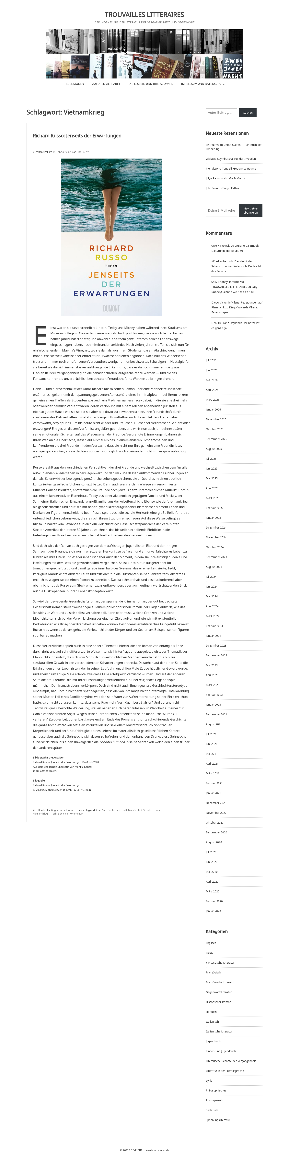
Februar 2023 (214, 695)
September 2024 (216, 557)
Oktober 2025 (215, 429)
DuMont (87, 762)
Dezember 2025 (216, 419)
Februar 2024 (214, 626)
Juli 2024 (211, 576)
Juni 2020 (211, 862)
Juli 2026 (211, 360)
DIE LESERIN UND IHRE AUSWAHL (151, 84)
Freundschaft (119, 810)
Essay (209, 953)
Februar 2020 (214, 901)
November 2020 (216, 813)
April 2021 (212, 763)
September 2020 (216, 832)
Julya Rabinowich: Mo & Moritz (225, 178)
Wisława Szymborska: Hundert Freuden (231, 159)
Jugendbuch (213, 1041)
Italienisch (212, 1021)
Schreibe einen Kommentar (68, 813)
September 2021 (216, 714)
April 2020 (212, 881)
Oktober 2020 (215, 822)
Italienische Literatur (219, 1031)
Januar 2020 (213, 911)
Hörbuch (211, 1012)
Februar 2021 (214, 783)
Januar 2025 (213, 517)
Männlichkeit (135, 810)
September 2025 (216, 439)
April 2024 (212, 606)
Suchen (248, 112)
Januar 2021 (213, 793)
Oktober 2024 (215, 547)
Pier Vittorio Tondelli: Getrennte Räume (231, 168)
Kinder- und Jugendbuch (221, 1051)
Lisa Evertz (83, 152)
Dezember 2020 (216, 803)
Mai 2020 (212, 872)
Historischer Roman (218, 1002)
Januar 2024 (213, 636)
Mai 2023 (212, 665)
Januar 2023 (213, 704)
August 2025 (214, 449)
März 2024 (212, 616)
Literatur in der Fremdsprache (225, 1071)
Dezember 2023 (216, 645)
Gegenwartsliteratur (62, 810)
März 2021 (212, 773)
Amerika (106, 810)
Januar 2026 (213, 409)
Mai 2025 (212, 478)
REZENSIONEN (74, 84)
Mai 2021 (212, 754)
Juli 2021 (211, 734)
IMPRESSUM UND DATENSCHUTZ (203, 84)
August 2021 (214, 724)
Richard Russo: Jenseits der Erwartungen (77, 135)
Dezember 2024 (216, 527)
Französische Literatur (220, 982)
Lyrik (209, 1080)
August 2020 (214, 842)
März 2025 (212, 498)
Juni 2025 (211, 468)
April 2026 (212, 390)
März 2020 (212, 891)
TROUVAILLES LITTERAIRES (144, 14)
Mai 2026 (212, 380)
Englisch (211, 943)
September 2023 (216, 655)
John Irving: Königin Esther (222, 188)
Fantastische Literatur (220, 962)
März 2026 (212, 399)
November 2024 (216, 537)
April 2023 (212, 675)
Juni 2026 (211, 370)
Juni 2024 (211, 586)
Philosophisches (216, 1090)
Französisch (213, 972)
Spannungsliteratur (218, 1120)
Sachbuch (212, 1110)
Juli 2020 (211, 852)
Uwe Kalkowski (220, 245)
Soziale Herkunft (152, 810)
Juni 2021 (211, 744)
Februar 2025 (214, 508)
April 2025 (212, 488)
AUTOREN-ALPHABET (106, 84)
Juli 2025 (211, 458)
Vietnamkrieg (40, 813)
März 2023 (212, 685)
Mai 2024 (212, 596)
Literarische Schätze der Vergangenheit (231, 1061)
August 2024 (214, 567)
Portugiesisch (214, 1100)
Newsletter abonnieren (251, 210)
